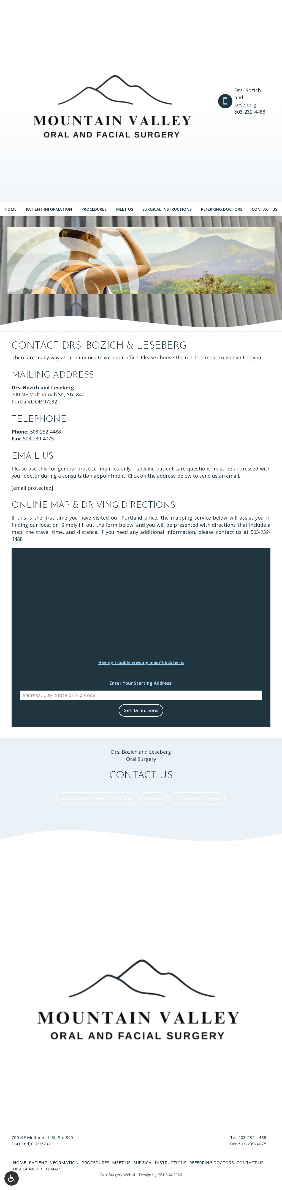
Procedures (94, 209)
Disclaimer (25, 1169)
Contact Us (264, 209)
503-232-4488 (45, 431)
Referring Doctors (221, 209)
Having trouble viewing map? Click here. (141, 662)
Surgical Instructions (167, 209)
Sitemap (50, 1169)
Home (11, 209)
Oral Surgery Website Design (125, 1174)
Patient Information (49, 209)
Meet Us (124, 209)
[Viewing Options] (11, 1178)
